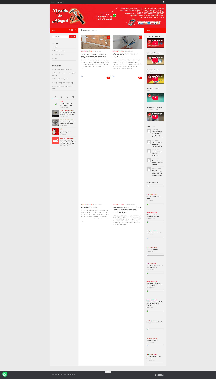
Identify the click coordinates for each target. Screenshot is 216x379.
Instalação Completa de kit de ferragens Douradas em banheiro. (154, 303)
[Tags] (73, 97)
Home (52, 2)
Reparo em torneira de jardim (154, 233)
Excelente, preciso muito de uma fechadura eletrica (157, 144)
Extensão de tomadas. (89, 207)
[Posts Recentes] (55, 97)
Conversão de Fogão (152, 249)
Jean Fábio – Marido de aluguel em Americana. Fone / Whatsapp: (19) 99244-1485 (67, 141)
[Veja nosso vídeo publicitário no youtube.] (72, 30)
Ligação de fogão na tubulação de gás (64, 83)
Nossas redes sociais (59, 51)
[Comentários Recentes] (67, 97)
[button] (4, 374)
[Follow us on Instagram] (75, 30)
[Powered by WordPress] (58, 374)
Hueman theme (71, 374)
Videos (55, 58)
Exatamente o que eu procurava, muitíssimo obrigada (158, 162)
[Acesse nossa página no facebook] (70, 30)
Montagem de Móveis (152, 340)
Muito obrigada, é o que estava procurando (157, 153)
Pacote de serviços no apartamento (63, 69)
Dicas (55, 47)
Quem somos (60, 2)
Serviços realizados (86, 51)
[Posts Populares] (61, 97)
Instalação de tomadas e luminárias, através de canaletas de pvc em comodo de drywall (127, 210)
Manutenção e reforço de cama (62, 79)
